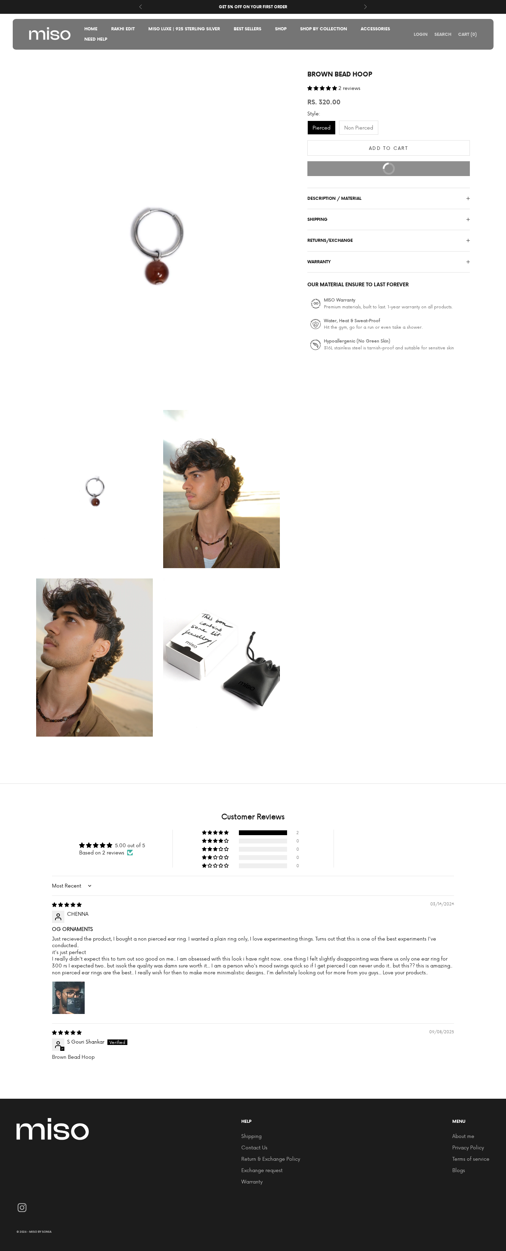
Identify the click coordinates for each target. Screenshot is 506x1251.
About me (463, 1136)
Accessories (375, 29)
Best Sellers (247, 29)
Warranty (252, 1181)
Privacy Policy (468, 1147)
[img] (67, 904)
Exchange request (262, 1170)
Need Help (95, 39)
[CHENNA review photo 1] (68, 997)
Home (90, 29)
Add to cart (388, 148)
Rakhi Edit (123, 29)
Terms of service (470, 1158)
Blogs (458, 1170)
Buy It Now (420, 166)
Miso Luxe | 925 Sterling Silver (184, 29)
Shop (280, 29)
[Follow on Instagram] (22, 1207)
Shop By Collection (323, 29)
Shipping (251, 1136)
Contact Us (254, 1147)
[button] (322, 88)
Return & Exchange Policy (270, 1158)
